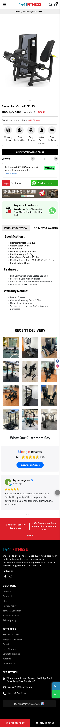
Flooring (7, 658)
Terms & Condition (12, 610)
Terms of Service (11, 615)
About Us (7, 591)
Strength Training (11, 653)
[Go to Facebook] (5, 577)
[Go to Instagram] (10, 577)
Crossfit (6, 644)
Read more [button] (10, 504)
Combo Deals (9, 663)
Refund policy (9, 620)
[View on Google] (8, 482)
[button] (2, 492)
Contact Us (8, 596)
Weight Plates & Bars (13, 639)
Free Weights (9, 649)
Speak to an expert (46, 183)
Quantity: (6, 158)
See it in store (17, 183)
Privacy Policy (9, 605)
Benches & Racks (11, 634)
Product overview (15, 228)
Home (18, 11)
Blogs (5, 601)
